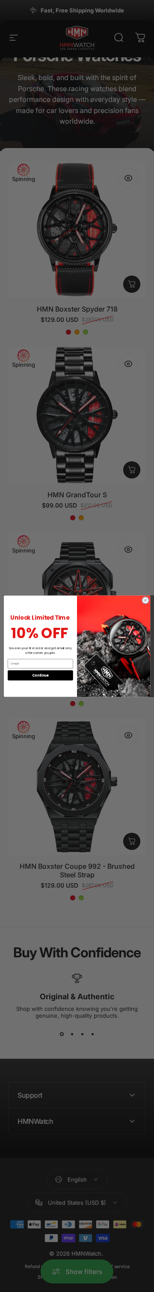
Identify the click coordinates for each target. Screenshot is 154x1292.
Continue (40, 675)
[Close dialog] (145, 600)
